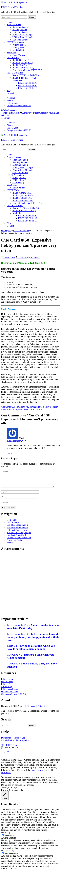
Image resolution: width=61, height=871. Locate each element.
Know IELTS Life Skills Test (25, 75)
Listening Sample (20, 32)
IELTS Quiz (12, 103)
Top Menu (5, 118)
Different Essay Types (17, 530)
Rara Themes (37, 770)
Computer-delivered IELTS (19, 105)
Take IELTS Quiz (9, 745)
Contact (10, 93)
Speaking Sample (20, 27)
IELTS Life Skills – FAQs (24, 78)
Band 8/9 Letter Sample (17, 525)
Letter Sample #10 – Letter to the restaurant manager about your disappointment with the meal (33, 637)
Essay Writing (18, 55)
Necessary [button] (5, 832)
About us (11, 98)
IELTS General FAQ (21, 60)
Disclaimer (6, 738)
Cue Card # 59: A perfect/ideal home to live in (21, 409)
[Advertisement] (30, 583)
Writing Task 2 (19, 47)
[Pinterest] (8, 755)
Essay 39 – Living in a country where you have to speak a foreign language (31, 647)
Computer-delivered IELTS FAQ (27, 70)
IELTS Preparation (15, 42)
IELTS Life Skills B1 (27, 88)
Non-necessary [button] (7, 850)
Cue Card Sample (20, 40)
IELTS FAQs (13, 57)
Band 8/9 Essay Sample (17, 527)
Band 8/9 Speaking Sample (19, 532)
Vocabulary (12, 52)
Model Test (17, 80)
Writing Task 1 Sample (22, 34)
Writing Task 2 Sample (22, 37)
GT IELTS (22, 257)
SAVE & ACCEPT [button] (10, 868)
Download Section (15, 540)
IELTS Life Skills (15, 73)
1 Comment (35, 257)
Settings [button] (5, 787)
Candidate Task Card (16, 535)
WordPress (6, 772)
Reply (9, 453)
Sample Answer (14, 24)
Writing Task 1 (19, 45)
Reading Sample (19, 29)
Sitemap (10, 100)
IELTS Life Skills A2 (27, 85)
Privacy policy (22, 740)
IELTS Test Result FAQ (23, 67)
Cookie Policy (7, 740)
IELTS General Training (12, 7)
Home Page (12, 520)
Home (9, 22)
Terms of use (19, 738)
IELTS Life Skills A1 (27, 83)
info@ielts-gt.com (9, 110)
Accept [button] (13, 787)
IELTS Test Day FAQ (22, 65)
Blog (9, 90)
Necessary (9, 835)
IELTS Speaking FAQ (22, 62)
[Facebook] (8, 752)
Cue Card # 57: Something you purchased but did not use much (29, 407)
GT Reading (18, 50)
